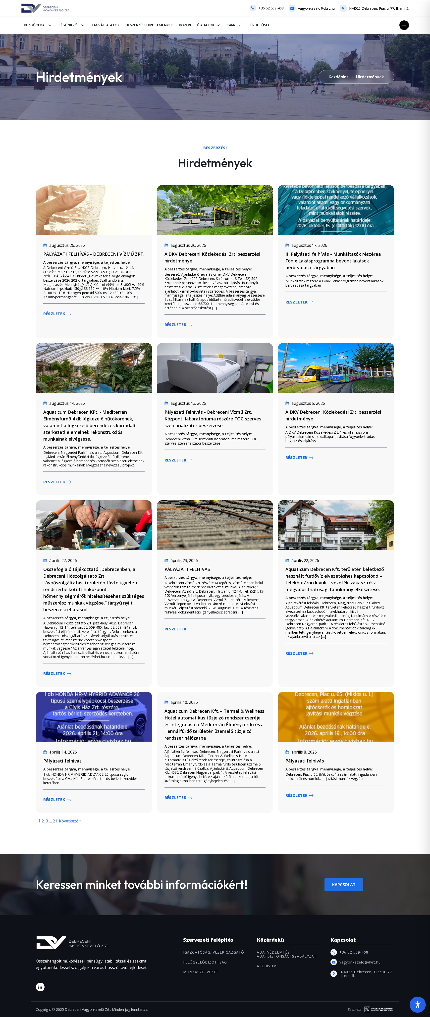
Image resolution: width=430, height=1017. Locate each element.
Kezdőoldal (35, 25)
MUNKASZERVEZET (200, 972)
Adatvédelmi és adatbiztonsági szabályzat (287, 954)
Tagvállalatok (105, 25)
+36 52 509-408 (271, 8)
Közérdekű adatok (197, 25)
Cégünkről (68, 25)
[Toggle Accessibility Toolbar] (417, 1004)
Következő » (70, 821)
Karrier (234, 25)
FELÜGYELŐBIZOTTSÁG (205, 962)
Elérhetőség (258, 25)
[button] (404, 25)
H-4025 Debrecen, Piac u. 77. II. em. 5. (379, 8)
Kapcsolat (344, 884)
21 (55, 821)
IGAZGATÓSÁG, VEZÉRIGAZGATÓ (213, 952)
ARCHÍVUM (267, 966)
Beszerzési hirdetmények (149, 25)
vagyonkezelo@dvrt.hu (316, 8)
